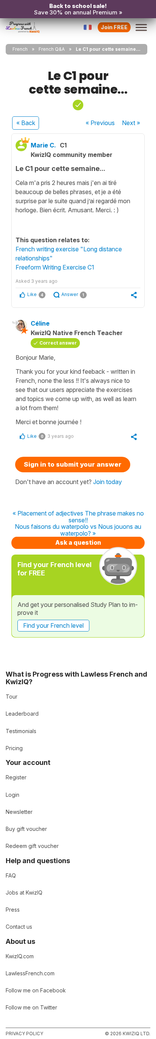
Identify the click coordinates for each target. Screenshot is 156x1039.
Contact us (19, 926)
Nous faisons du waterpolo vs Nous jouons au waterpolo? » (78, 530)
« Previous (100, 123)
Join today (107, 482)
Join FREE (114, 27)
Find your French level (53, 625)
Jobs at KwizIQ (24, 892)
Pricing (14, 748)
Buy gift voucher (26, 829)
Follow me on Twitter (31, 1007)
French (20, 49)
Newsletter (19, 812)
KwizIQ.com (20, 956)
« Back (25, 123)
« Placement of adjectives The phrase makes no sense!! (78, 516)
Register (16, 777)
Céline (40, 323)
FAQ (11, 875)
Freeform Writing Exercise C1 (55, 267)
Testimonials (21, 731)
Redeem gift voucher (32, 846)
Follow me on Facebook (36, 990)
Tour (11, 696)
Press (13, 909)
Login (12, 794)
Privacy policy (24, 1033)
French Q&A (52, 49)
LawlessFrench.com (30, 973)
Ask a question (78, 542)
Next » (131, 123)
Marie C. (43, 145)
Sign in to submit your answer (73, 464)
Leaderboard (22, 713)
